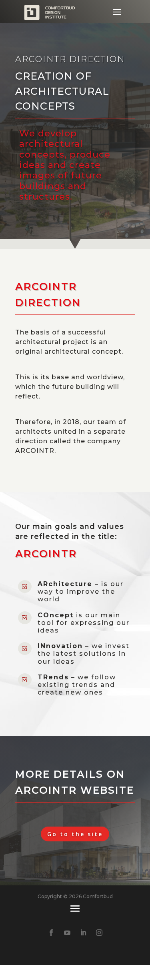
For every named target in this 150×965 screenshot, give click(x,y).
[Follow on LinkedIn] (83, 932)
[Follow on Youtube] (67, 932)
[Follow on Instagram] (99, 932)
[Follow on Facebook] (51, 932)
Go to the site (75, 834)
